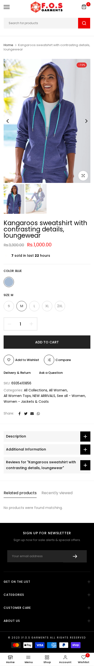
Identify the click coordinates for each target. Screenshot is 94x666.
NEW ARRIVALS (44, 395)
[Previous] (11, 121)
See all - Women (71, 395)
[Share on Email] (32, 414)
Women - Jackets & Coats (26, 401)
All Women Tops (17, 395)
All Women (58, 390)
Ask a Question (51, 372)
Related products (20, 493)
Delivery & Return (17, 372)
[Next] (83, 121)
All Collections (35, 390)
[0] (84, 7)
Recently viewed (57, 493)
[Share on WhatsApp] (38, 414)
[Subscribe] (75, 556)
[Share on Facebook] (19, 414)
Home (8, 45)
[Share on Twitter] (26, 414)
